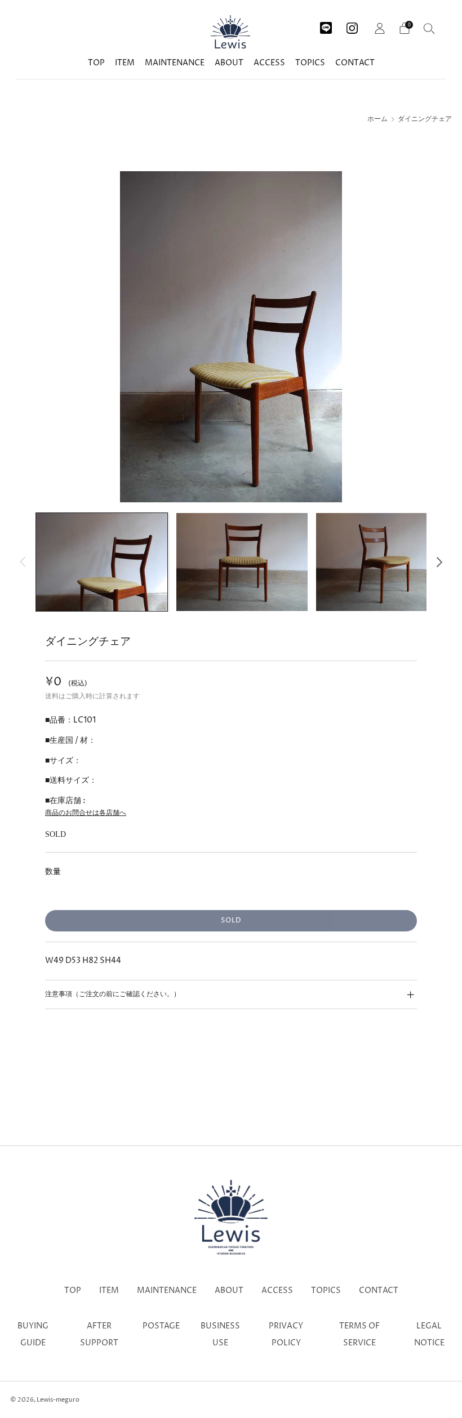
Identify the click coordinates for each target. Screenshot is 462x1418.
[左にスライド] (22, 562)
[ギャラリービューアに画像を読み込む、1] (101, 562)
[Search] (429, 28)
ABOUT (229, 62)
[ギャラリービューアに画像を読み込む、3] (382, 562)
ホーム (377, 119)
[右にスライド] (439, 562)
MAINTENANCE (175, 62)
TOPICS (310, 62)
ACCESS (269, 62)
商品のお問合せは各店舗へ (85, 813)
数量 (53, 871)
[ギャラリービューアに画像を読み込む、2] (242, 562)
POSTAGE (161, 1326)
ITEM (125, 62)
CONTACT (355, 62)
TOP (96, 62)
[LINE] (326, 24)
